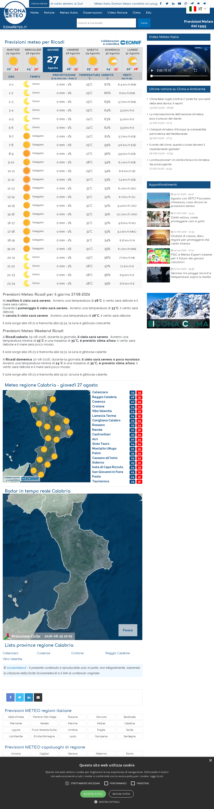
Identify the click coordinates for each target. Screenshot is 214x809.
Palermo (101, 753)
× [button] (210, 760)
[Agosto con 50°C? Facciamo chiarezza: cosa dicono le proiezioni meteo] (158, 200)
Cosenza (43, 653)
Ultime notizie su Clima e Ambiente (177, 89)
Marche (73, 723)
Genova (73, 753)
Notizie (49, 12)
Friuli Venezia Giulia (44, 729)
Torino (129, 753)
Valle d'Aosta (16, 716)
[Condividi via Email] (38, 697)
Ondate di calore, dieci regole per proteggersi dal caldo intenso (190, 240)
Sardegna (130, 736)
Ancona (16, 753)
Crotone (77, 653)
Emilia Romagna (44, 736)
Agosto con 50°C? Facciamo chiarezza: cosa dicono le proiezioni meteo (191, 202)
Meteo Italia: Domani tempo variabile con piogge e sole (111, 3)
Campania (101, 736)
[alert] (107, 783)
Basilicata (130, 716)
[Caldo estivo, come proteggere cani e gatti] (158, 219)
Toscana (73, 716)
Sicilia (129, 729)
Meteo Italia (69, 12)
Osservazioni (92, 12)
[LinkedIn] (29, 697)
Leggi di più (156, 776)
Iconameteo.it (16, 668)
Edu (148, 12)
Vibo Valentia (12, 659)
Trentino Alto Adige (44, 716)
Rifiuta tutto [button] (121, 793)
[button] (107, 802)
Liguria (16, 729)
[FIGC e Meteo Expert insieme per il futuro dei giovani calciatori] (158, 256)
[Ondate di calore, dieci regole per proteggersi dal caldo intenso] (158, 237)
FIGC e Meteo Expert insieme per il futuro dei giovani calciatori (191, 258)
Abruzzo (101, 716)
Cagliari (44, 753)
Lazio (73, 736)
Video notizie (117, 12)
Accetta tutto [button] (93, 793)
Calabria (130, 723)
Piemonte (16, 723)
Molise (101, 723)
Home (34, 12)
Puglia (101, 729)
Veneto (44, 723)
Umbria (73, 729)
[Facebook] (10, 697)
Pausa (128, 630)
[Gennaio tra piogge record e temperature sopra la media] (158, 274)
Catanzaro (10, 653)
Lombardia (16, 736)
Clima (137, 12)
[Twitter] (19, 697)
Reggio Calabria (118, 653)
